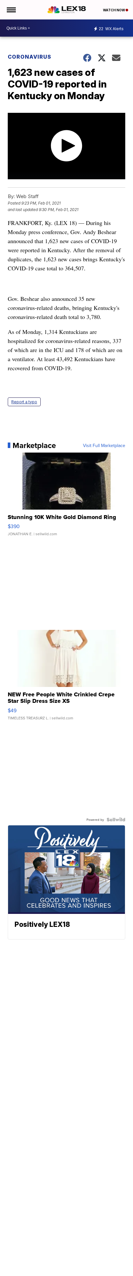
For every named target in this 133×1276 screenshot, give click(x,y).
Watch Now (114, 10)
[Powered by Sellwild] (116, 819)
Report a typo (24, 401)
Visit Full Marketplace (104, 445)
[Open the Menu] (11, 10)
